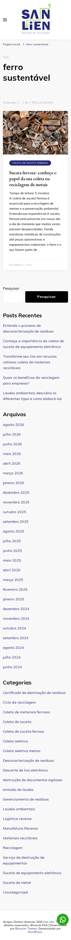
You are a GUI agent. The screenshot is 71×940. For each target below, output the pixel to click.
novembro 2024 (16, 618)
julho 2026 (12, 434)
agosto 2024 (13, 647)
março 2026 (13, 473)
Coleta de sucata (17, 721)
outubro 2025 (14, 512)
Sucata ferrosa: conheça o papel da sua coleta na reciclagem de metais (32, 179)
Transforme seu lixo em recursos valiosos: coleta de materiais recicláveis (30, 362)
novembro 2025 (16, 502)
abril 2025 (11, 570)
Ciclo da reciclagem (19, 702)
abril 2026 (11, 463)
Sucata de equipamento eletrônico (32, 873)
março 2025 (13, 579)
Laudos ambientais (19, 809)
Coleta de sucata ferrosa (30, 163)
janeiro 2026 (13, 482)
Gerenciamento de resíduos (26, 799)
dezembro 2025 (16, 492)
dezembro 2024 (16, 608)
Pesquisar (11, 288)
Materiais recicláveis (20, 838)
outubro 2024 (14, 628)
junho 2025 (12, 550)
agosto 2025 (13, 531)
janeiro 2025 (13, 599)
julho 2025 (12, 541)
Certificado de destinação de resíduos (34, 692)
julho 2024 (12, 657)
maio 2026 (12, 453)
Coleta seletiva (15, 741)
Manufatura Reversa (20, 828)
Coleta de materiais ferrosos (26, 712)
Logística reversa (17, 818)
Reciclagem (12, 847)
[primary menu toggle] (5, 19)
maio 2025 (12, 560)
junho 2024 (12, 667)
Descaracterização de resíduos (28, 760)
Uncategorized (15, 892)
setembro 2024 (15, 638)
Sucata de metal (17, 882)
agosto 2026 (13, 424)
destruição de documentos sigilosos (32, 780)
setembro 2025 (15, 521)
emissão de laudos (18, 789)
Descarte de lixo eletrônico (25, 770)
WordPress (35, 932)
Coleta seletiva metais (21, 751)
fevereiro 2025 (15, 589)
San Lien (48, 922)
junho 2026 (12, 444)
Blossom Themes (26, 928)
